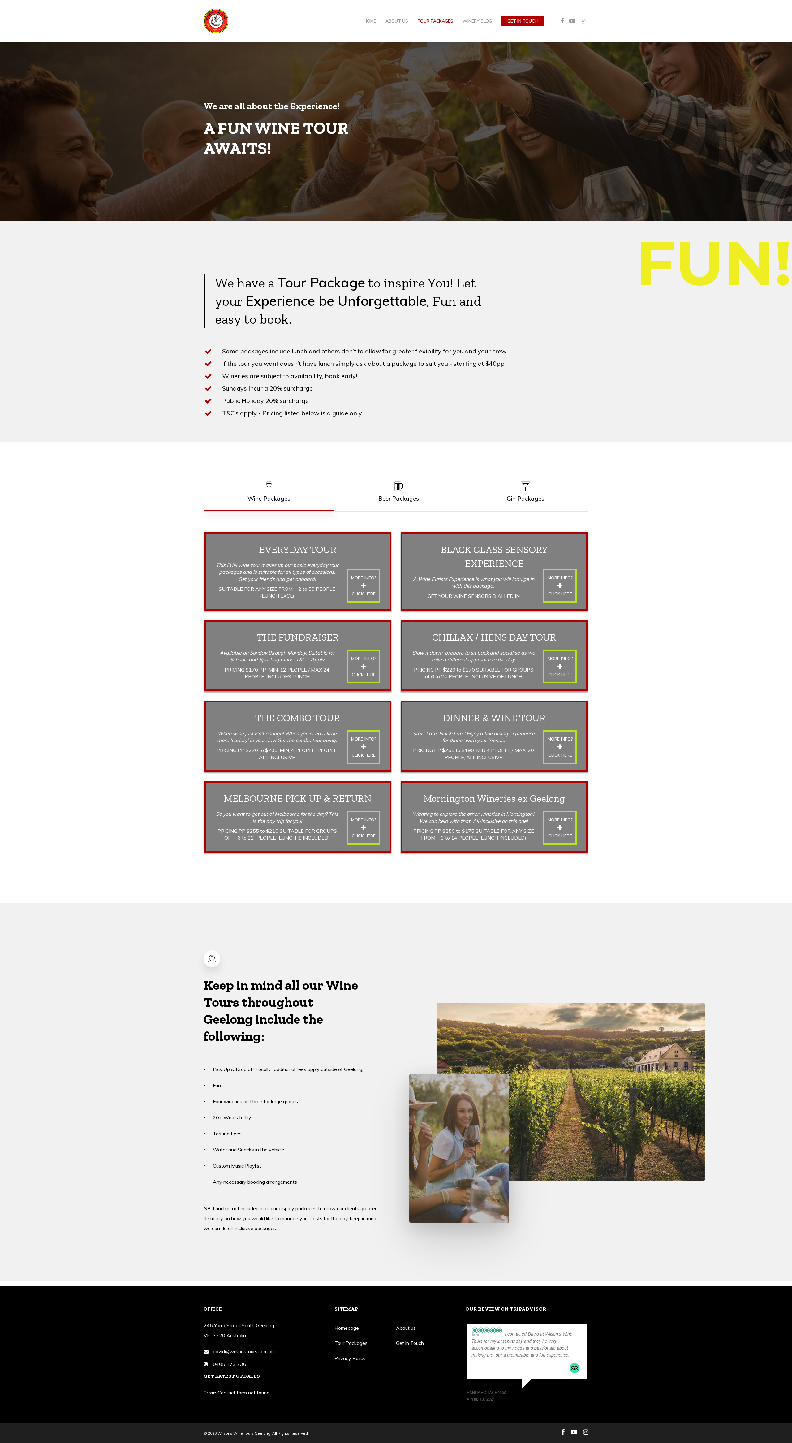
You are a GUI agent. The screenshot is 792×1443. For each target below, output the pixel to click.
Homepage (346, 1328)
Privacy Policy (350, 1358)
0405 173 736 (229, 1364)
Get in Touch (522, 21)
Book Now (766, 1407)
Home (370, 21)
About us (396, 21)
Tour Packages (435, 21)
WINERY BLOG (477, 21)
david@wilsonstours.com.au (243, 1351)
